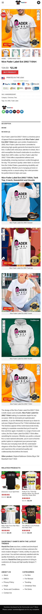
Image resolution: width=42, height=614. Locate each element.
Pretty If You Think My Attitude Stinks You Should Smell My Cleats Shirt (30, 493)
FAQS (6, 586)
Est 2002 (7, 101)
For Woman (29, 579)
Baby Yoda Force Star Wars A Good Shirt (10, 526)
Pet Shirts (28, 589)
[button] (3, 2)
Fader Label (14, 101)
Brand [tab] (4, 128)
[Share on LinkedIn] (21, 111)
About (6, 575)
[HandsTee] (7, 107)
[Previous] (5, 28)
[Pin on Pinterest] (18, 111)
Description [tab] (6, 123)
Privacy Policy (9, 582)
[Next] (37, 28)
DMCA (6, 579)
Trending (28, 582)
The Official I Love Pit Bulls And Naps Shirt (30, 526)
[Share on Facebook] (7, 111)
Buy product (10, 72)
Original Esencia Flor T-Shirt (18, 423)
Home (4, 58)
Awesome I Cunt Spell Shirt (10, 491)
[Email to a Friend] (14, 111)
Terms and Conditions (11, 589)
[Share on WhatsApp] (3, 111)
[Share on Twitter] (10, 111)
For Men (28, 575)
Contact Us (8, 593)
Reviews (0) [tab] (6, 132)
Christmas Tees (14, 58)
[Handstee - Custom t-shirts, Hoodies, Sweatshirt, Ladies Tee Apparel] (21, 2)
